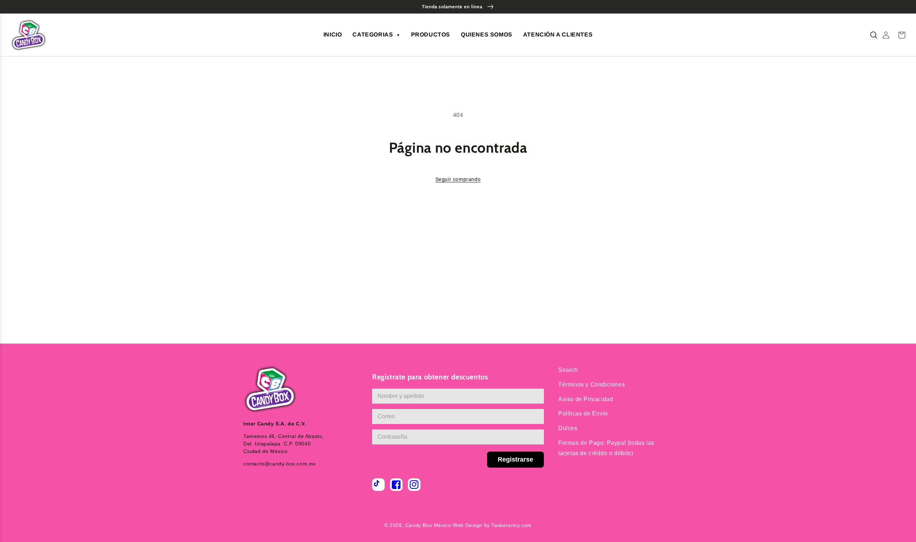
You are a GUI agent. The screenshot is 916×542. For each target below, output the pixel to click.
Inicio (332, 34)
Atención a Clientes (558, 34)
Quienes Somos (486, 34)
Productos (430, 34)
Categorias (376, 34)
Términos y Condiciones (591, 384)
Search (568, 370)
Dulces (568, 428)
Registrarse (515, 459)
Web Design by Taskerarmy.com (492, 525)
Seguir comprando (458, 179)
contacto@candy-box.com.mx (279, 464)
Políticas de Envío (583, 413)
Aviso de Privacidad (585, 399)
